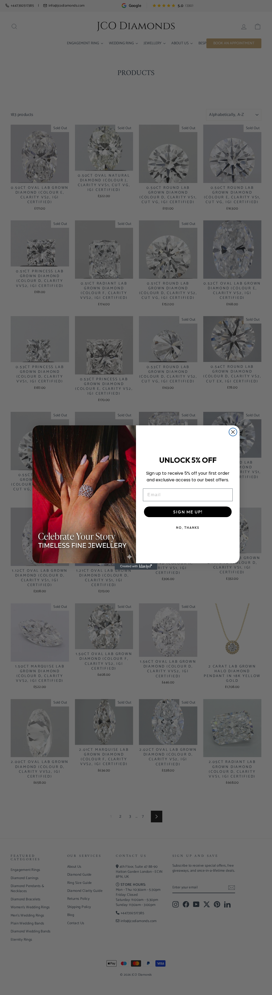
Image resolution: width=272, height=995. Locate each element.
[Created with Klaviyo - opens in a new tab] (136, 566)
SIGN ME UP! (188, 511)
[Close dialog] (233, 432)
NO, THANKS (187, 528)
